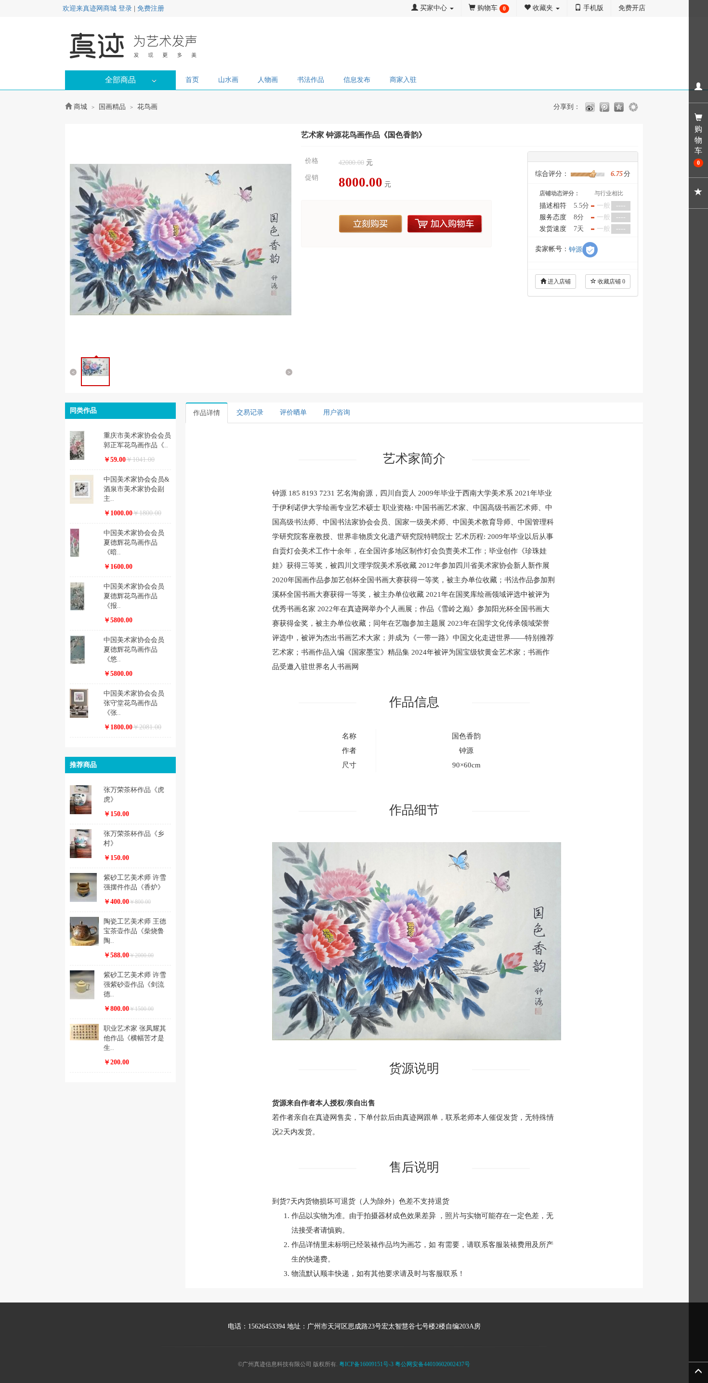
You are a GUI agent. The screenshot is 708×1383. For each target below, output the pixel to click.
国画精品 (112, 106)
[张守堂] (85, 703)
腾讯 (604, 107)
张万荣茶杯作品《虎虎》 (134, 794)
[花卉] (85, 445)
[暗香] (85, 542)
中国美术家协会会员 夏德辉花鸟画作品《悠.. (134, 649)
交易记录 (249, 412)
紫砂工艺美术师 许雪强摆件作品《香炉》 (135, 882)
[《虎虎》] (85, 799)
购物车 (490, 8)
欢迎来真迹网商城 (90, 8)
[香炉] (85, 887)
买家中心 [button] (433, 8)
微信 (633, 107)
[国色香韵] (180, 239)
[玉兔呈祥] (85, 489)
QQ (619, 107)
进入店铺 (558, 281)
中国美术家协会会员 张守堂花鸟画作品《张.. (134, 703)
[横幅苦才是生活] (85, 1032)
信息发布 (356, 79)
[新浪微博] (590, 107)
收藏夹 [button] (543, 8)
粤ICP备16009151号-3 (366, 1364)
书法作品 (310, 79)
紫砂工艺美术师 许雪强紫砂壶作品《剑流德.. (135, 984)
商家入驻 (403, 79)
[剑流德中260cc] (85, 984)
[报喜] (85, 596)
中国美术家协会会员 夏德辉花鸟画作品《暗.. (134, 542)
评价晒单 (293, 412)
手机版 (592, 8)
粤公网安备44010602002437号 (432, 1364)
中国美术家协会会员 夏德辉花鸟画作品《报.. (134, 596)
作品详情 (206, 412)
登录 (125, 8)
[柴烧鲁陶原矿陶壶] (85, 931)
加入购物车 (445, 224)
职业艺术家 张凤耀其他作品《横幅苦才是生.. (135, 1038)
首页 (192, 79)
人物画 (268, 79)
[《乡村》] (85, 843)
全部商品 (120, 80)
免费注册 (150, 8)
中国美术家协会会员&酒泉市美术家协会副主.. (137, 489)
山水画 (228, 79)
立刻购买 (371, 224)
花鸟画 (147, 106)
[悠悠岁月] (85, 649)
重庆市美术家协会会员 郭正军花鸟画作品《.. (137, 440)
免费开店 (631, 8)
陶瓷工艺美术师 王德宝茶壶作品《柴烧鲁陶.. (135, 931)
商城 (80, 106)
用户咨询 (336, 412)
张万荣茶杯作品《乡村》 (134, 838)
